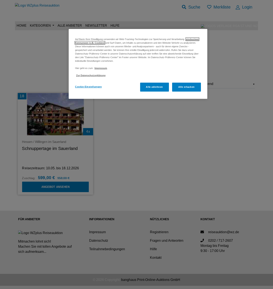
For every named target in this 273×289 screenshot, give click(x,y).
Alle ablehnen (154, 87)
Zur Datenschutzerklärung (91, 75)
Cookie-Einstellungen (88, 86)
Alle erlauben (186, 87)
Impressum (100, 68)
